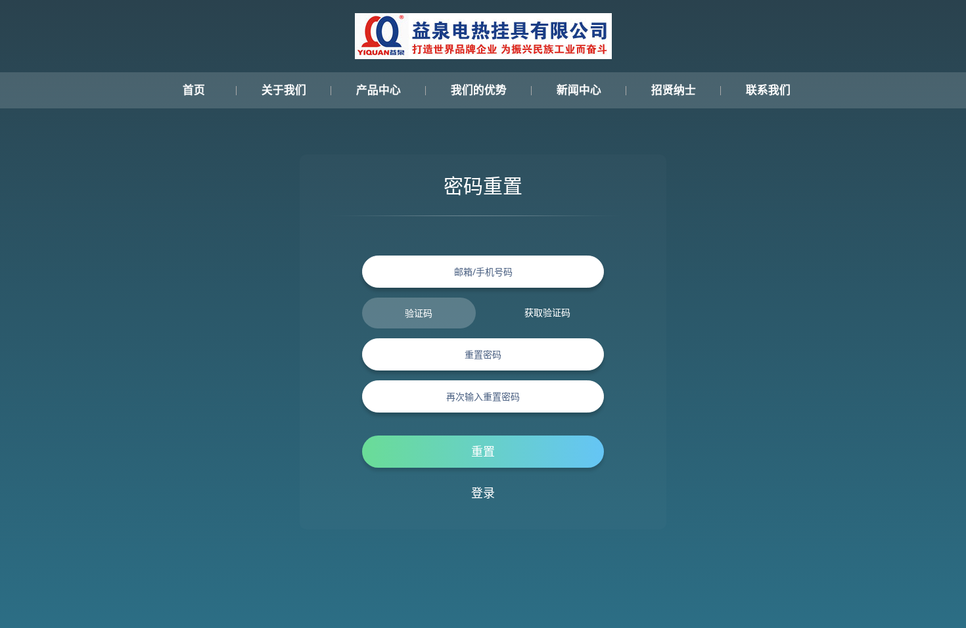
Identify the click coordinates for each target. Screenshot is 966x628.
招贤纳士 (673, 90)
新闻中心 (579, 90)
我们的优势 (479, 90)
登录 (483, 493)
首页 (194, 90)
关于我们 (284, 90)
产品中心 (378, 90)
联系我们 (768, 90)
